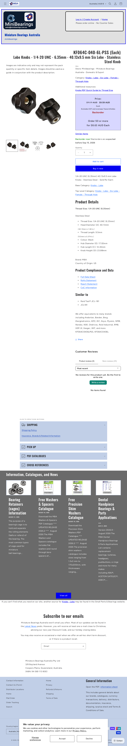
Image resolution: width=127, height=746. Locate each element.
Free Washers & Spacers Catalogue (48, 504)
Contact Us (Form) (14, 685)
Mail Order (10, 698)
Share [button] (80, 339)
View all (63, 595)
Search (9, 707)
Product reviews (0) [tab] (86, 361)
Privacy (49, 685)
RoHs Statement (88, 280)
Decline (89, 738)
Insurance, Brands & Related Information (41, 436)
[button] (5, 3)
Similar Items (81, 134)
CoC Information (89, 287)
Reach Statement (89, 284)
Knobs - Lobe (97, 185)
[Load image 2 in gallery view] (25, 146)
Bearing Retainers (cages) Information (17, 506)
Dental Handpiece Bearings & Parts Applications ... (107, 510)
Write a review (98, 382)
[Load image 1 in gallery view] (12, 146)
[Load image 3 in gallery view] (38, 146)
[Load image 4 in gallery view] (50, 146)
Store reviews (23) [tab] (109, 361)
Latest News (30, 626)
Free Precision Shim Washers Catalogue (75, 508)
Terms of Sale (52, 698)
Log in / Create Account (87, 19)
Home (105, 19)
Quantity (78, 148)
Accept (62, 738)
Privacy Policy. (80, 731)
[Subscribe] (83, 646)
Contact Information (14, 681)
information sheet (109, 687)
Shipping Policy (29, 430)
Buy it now (98, 168)
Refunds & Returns (54, 689)
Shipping (49, 694)
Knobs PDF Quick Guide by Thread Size (94, 90)
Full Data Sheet (88, 277)
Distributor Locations (15, 689)
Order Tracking (12, 702)
